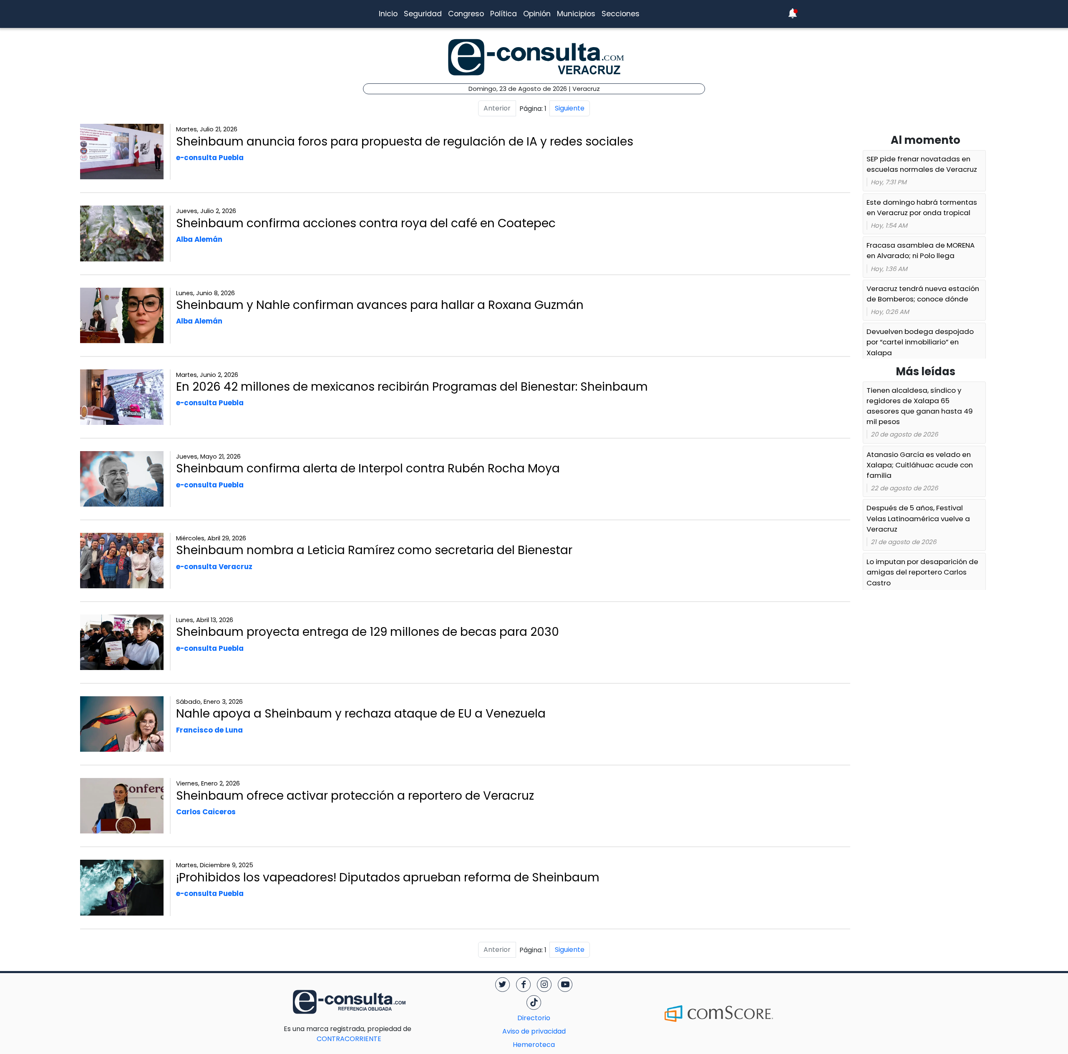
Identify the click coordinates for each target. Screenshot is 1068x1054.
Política (503, 14)
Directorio (533, 1018)
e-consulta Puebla (210, 158)
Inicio (388, 14)
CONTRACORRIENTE (366, 1034)
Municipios (576, 14)
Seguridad (423, 14)
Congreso (466, 14)
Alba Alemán (199, 239)
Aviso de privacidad (534, 1031)
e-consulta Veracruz (214, 567)
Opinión (537, 14)
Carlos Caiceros (206, 812)
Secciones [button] (621, 14)
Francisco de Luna (209, 730)
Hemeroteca (534, 1044)
